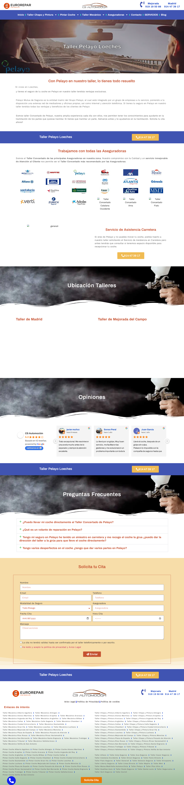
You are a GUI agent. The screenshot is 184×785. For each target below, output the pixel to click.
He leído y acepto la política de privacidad (44, 647)
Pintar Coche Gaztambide (14, 761)
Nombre (24, 583)
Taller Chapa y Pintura (40, 14)
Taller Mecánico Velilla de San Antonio (20, 744)
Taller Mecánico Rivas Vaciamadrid (46, 735)
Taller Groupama (163, 761)
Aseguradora (99, 603)
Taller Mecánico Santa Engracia (47, 738)
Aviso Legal (69, 702)
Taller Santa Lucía (146, 769)
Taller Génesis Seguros (142, 761)
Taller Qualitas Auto (104, 769)
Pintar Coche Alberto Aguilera (16, 749)
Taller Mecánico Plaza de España (17, 733)
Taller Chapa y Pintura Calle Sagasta (140, 724)
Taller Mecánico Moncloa (50, 730)
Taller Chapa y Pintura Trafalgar (109, 747)
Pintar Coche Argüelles (13, 755)
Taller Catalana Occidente (106, 758)
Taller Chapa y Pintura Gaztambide (110, 730)
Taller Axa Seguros (138, 755)
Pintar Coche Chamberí (40, 758)
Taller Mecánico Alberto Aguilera (17, 713)
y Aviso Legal (74, 647)
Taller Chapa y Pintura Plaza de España (112, 738)
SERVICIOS (151, 14)
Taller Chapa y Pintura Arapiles (147, 716)
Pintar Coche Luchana (12, 763)
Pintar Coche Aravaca (35, 752)
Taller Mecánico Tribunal (14, 741)
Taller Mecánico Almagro (46, 713)
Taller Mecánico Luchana (65, 727)
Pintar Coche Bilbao (35, 755)
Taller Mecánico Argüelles (47, 718)
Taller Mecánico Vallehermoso (41, 741)
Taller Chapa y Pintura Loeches (109, 733)
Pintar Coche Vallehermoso (61, 772)
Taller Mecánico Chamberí (68, 721)
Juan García (147, 429)
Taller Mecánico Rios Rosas (15, 735)
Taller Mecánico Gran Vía (14, 727)
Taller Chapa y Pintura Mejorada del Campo (114, 735)
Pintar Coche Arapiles (12, 752)
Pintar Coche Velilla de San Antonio (18, 775)
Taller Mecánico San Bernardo (16, 738)
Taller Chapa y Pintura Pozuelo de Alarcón (152, 738)
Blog (163, 14)
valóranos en (33, 448)
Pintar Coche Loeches (61, 761)
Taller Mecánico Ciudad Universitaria (19, 724)
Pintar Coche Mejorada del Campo (40, 763)
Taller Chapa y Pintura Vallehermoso (111, 749)
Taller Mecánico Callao (13, 721)
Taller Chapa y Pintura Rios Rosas (110, 741)
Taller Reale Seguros (125, 769)
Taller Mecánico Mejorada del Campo (19, 730)
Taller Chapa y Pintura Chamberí (109, 727)
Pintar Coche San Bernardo (47, 769)
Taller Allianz (100, 755)
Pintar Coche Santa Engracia (75, 769)
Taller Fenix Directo (152, 758)
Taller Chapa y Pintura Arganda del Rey (143, 718)
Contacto (136, 14)
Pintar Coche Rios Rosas (76, 766)
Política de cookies (110, 702)
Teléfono (97, 593)
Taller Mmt (158, 763)
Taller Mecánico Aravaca (71, 716)
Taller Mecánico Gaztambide (51, 724)
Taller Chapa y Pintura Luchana (140, 733)
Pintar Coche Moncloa (68, 763)
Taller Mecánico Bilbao (72, 718)
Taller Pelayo (137, 766)
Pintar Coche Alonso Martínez (68, 749)
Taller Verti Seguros (103, 772)
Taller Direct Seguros (130, 758)
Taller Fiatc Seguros (104, 761)
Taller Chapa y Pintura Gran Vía (143, 730)
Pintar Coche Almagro (42, 749)
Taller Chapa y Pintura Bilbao (140, 721)
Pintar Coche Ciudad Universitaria (69, 758)
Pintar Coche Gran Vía (38, 761)
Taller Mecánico (91, 14)
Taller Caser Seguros (159, 755)
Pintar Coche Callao (56, 755)
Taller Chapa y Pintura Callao (108, 724)
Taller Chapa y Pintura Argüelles (109, 721)
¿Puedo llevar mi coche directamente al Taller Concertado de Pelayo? (68, 522)
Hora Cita (98, 614)
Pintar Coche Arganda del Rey (61, 752)
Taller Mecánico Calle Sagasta (39, 721)
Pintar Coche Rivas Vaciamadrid (17, 769)
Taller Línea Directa (126, 763)
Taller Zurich (121, 772)
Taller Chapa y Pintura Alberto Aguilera (112, 713)
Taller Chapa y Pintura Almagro (147, 713)
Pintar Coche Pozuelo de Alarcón (47, 766)
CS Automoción (34, 433)
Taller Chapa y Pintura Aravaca (109, 718)
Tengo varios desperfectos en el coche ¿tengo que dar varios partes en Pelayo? (75, 548)
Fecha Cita (26, 614)
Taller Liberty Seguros (105, 763)
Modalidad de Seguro (31, 603)
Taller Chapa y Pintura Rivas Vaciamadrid (147, 741)
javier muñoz (73, 429)
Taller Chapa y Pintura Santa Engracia (148, 744)
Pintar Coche (67, 14)
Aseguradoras (116, 14)
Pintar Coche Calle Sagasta (15, 758)
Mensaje (24, 624)
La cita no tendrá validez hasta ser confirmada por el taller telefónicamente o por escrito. (68, 642)
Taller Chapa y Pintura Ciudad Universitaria (146, 727)
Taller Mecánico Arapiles (46, 716)
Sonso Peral (110, 429)
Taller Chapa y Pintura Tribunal (140, 747)
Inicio (21, 14)
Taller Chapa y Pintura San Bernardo (111, 744)
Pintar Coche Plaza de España (16, 766)
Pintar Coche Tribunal (36, 772)
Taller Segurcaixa (165, 769)
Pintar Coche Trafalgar (13, 772)
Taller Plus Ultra (153, 766)
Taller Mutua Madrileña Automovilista (111, 766)
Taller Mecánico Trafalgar (75, 738)
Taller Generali (122, 761)
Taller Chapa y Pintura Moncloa (150, 735)
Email (23, 593)
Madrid (172, 3)
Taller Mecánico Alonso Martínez (17, 716)
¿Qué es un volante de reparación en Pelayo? (52, 529)
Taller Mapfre (144, 763)
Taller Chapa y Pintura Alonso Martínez (112, 716)
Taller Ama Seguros (118, 755)
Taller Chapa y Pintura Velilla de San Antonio (150, 749)
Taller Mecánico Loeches (39, 727)
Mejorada (153, 3)
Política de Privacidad (88, 702)
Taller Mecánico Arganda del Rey (17, 718)
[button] (92, 522)
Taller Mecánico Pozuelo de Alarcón (51, 733)
